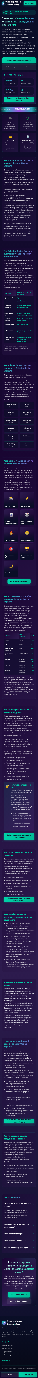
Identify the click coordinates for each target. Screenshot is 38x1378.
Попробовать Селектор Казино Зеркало (19, 99)
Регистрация (29, 3)
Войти (10, 1374)
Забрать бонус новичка (19, 1301)
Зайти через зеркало (19, 1295)
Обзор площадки (7, 1345)
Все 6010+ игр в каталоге (19, 581)
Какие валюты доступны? (14, 1234)
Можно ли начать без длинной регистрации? (16, 1226)
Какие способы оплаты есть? (16, 1241)
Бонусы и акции (7, 1352)
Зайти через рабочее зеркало (19, 60)
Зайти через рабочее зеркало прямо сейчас (19, 836)
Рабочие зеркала (7, 1348)
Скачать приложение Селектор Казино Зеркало (19, 1121)
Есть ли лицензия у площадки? (16, 1248)
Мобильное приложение (10, 1355)
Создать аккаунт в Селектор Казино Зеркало (19, 899)
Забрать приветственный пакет (19, 67)
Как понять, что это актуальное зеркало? (17, 1205)
